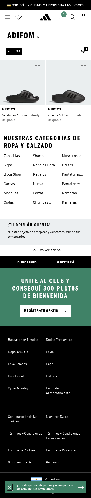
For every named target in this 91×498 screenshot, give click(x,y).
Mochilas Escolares (12, 194)
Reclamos (53, 462)
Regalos (39, 175)
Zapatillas (12, 156)
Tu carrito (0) (64, 262)
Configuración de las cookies (22, 419)
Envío (50, 352)
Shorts (38, 156)
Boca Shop (12, 175)
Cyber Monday (18, 388)
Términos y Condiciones (25, 433)
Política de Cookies (21, 450)
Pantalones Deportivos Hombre (71, 175)
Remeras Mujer (69, 194)
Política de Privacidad (61, 450)
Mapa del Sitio (18, 352)
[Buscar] (72, 17)
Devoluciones (17, 364)
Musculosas (71, 156)
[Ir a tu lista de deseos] (18, 17)
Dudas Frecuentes (59, 339)
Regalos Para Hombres (44, 166)
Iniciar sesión (27, 262)
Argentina (52, 479)
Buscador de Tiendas (23, 339)
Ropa (8, 165)
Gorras (9, 184)
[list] (38, 51)
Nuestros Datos (57, 416)
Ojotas (9, 203)
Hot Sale (52, 376)
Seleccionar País (20, 462)
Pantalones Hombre (71, 184)
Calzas (38, 193)
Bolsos (67, 165)
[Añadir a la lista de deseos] (37, 68)
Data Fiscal (16, 376)
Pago (49, 364)
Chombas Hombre (40, 203)
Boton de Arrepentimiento (58, 391)
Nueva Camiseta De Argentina (43, 184)
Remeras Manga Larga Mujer (72, 203)
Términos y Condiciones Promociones (63, 436)
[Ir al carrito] (83, 17)
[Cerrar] (10, 487)
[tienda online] (45, 18)
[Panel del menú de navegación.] (7, 17)
